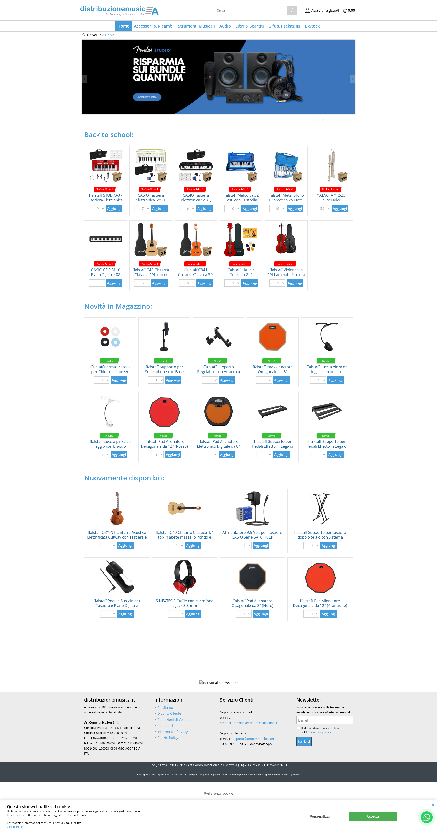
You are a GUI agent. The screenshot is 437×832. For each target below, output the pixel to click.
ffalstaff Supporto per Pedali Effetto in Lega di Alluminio (272, 446)
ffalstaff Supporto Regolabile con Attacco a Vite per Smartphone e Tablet (218, 373)
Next (352, 79)
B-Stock (312, 26)
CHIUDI (433, 805)
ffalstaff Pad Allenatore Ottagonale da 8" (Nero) (252, 603)
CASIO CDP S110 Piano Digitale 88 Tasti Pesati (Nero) (106, 274)
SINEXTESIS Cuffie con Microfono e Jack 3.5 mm (184, 603)
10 (355, 119)
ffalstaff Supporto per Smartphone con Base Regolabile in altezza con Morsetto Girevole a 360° (164, 373)
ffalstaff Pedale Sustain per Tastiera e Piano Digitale (117, 603)
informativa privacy (318, 732)
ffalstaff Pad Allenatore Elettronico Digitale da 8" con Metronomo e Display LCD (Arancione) (218, 448)
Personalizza (320, 816)
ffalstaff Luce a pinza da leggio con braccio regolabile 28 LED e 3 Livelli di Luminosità (326, 373)
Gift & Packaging (284, 26)
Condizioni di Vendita (174, 719)
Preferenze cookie (218, 793)
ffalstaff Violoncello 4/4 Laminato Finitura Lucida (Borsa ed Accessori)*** (286, 276)
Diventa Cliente (169, 713)
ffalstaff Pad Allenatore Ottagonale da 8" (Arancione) (273, 371)
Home (123, 26)
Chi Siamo (165, 707)
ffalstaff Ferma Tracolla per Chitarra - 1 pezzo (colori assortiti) (110, 371)
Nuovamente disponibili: (124, 477)
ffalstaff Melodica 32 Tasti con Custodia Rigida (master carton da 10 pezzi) (241, 202)
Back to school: (108, 134)
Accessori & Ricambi (153, 26)
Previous (85, 79)
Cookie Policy (15, 827)
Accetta (373, 816)
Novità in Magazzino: (118, 306)
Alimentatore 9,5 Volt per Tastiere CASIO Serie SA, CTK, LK (252, 535)
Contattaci (165, 725)
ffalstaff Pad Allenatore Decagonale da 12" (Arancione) (320, 603)
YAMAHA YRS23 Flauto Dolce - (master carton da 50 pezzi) (331, 202)
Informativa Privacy (172, 731)
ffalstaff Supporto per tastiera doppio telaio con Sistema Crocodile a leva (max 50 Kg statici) (320, 539)
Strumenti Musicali (196, 26)
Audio (225, 26)
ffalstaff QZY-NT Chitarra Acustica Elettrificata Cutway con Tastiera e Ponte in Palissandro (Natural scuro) (117, 539)
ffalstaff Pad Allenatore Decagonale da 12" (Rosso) (164, 444)
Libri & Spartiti (249, 26)
